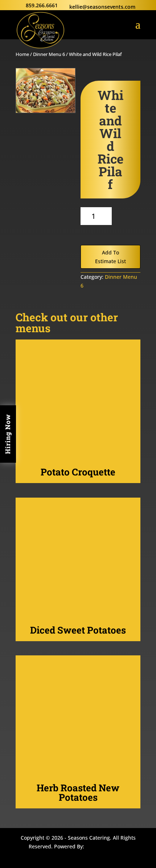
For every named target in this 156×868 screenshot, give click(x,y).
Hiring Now (7, 434)
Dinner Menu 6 (49, 54)
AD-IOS (107, 847)
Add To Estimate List (110, 257)
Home (22, 54)
